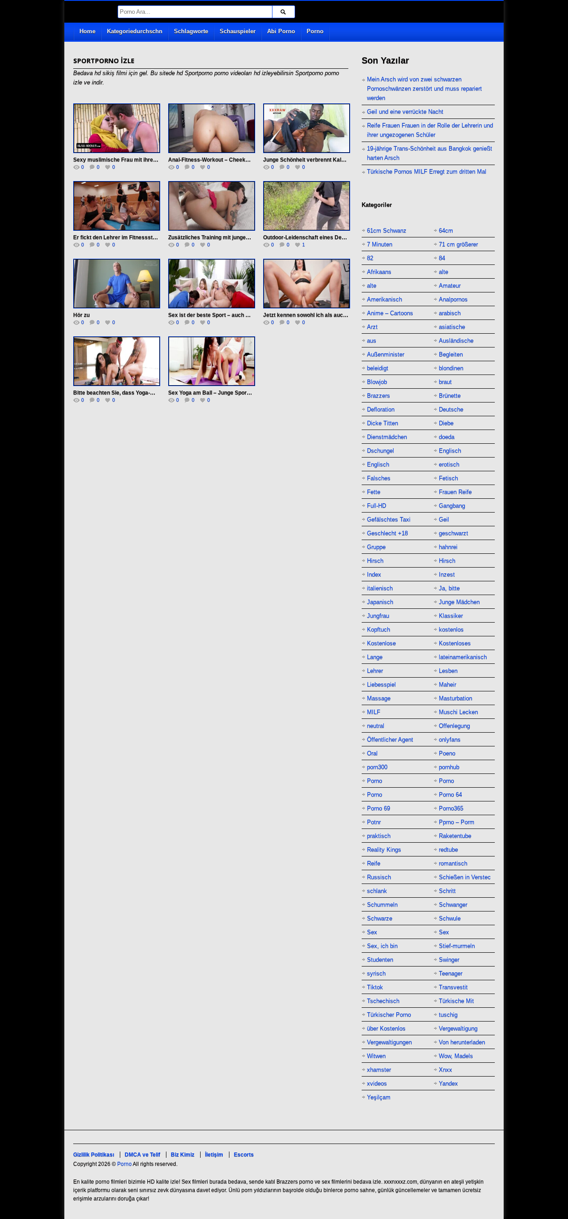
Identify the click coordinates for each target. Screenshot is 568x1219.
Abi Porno (281, 31)
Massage (378, 698)
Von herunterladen (462, 1042)
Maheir (447, 684)
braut (445, 382)
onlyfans (450, 739)
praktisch (378, 835)
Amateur (450, 285)
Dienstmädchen (387, 437)
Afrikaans (379, 271)
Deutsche (451, 409)
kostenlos (451, 629)
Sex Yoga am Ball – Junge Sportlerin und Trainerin (231, 393)
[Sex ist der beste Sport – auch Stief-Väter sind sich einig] (211, 283)
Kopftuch (378, 629)
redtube (448, 849)
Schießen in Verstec (465, 877)
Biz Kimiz (182, 1155)
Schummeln (382, 904)
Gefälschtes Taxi (388, 519)
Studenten (380, 959)
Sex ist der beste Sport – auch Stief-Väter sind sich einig (239, 315)
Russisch (379, 877)
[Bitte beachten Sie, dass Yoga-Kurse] (116, 361)
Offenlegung (454, 725)
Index (374, 574)
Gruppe (376, 547)
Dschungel (380, 450)
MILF (373, 712)
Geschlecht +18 (387, 533)
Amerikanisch (384, 299)
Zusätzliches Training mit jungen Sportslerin (223, 237)
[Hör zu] (116, 283)
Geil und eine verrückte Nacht (405, 111)
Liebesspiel (381, 684)
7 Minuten (379, 244)
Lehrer (375, 670)
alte (443, 271)
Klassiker (451, 615)
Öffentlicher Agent (390, 739)
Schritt (447, 891)
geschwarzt (453, 533)
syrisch (376, 973)
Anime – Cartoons (390, 313)
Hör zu (81, 315)
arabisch (450, 313)
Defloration (380, 409)
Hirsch (375, 560)
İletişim (214, 1155)
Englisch (450, 450)
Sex (372, 932)
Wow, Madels (456, 1056)
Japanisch (380, 602)
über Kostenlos (386, 1028)
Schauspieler (238, 31)
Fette (373, 492)
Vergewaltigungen (389, 1042)
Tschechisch (383, 1001)
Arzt (372, 326)
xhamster (379, 1069)
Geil (444, 519)
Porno (315, 31)
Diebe (446, 423)
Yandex (448, 1083)
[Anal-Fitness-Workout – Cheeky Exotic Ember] (211, 128)
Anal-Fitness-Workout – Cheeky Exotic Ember (226, 160)
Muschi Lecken (458, 712)
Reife (373, 863)
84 (442, 258)
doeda (446, 437)
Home (87, 31)
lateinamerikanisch (463, 657)
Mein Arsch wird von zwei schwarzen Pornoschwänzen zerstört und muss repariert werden (424, 88)
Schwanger (453, 904)
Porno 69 (378, 808)
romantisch (453, 863)
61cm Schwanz (386, 230)
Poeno (447, 753)
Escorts (244, 1155)
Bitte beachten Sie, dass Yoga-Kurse (119, 393)
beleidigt (377, 368)
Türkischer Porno (389, 1014)
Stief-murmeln (457, 946)
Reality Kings (384, 849)
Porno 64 (450, 794)
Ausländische (456, 340)
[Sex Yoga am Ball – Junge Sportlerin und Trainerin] (211, 361)
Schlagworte (191, 31)
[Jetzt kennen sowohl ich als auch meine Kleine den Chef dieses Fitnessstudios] (306, 283)
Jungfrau (378, 615)
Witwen (376, 1056)
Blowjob (377, 382)
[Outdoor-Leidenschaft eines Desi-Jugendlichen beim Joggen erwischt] (306, 206)
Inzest (447, 574)
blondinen (451, 368)
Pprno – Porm (456, 822)
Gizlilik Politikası (93, 1155)
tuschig (448, 1014)
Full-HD (376, 505)
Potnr (374, 822)
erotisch (449, 464)
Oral (372, 753)
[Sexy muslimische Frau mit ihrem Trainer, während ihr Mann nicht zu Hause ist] (116, 128)
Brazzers (378, 395)
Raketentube (455, 835)
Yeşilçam (378, 1097)
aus (371, 340)
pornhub (449, 767)
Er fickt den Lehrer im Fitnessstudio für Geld (129, 237)
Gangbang (452, 505)
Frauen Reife (455, 492)
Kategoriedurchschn (134, 31)
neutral (375, 725)
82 (370, 258)
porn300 (377, 767)
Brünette (450, 395)
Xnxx (445, 1069)
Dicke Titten (382, 423)
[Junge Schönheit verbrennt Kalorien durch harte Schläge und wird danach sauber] (306, 128)
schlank (377, 891)
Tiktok (375, 987)
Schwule (450, 918)
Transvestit (453, 987)
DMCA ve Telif (142, 1155)
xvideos (377, 1083)
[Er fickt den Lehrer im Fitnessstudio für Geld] (116, 206)
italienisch (380, 588)
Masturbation (455, 698)
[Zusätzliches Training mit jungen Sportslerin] (211, 206)
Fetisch (448, 478)
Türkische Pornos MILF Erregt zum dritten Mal (426, 171)
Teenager (450, 973)
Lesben (448, 670)
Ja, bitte (449, 588)
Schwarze (379, 918)
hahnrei (448, 547)
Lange (375, 657)
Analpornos (453, 299)
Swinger (449, 959)
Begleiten (451, 354)
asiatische (452, 326)
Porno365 (451, 808)
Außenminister (385, 354)
